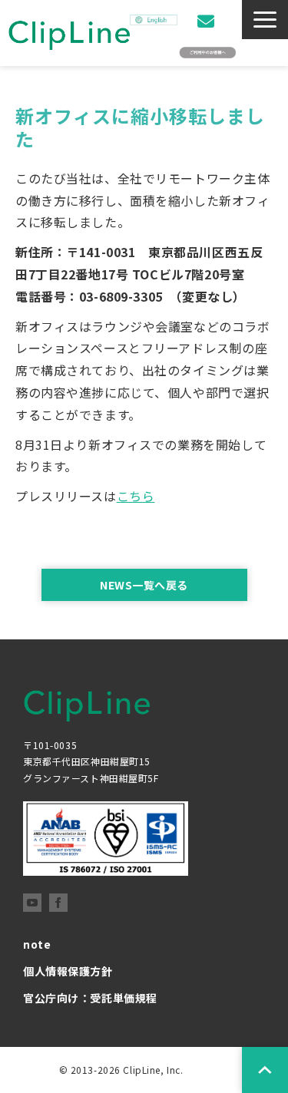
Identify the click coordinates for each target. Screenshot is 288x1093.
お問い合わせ (208, 21)
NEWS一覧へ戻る (144, 585)
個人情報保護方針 (68, 971)
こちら (136, 496)
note (37, 944)
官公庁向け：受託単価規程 (90, 997)
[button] (265, 19)
